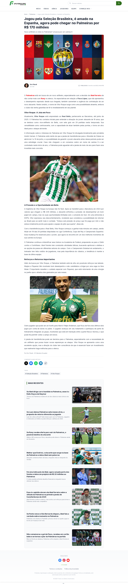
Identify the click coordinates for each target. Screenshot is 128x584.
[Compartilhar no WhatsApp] (36, 363)
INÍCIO (38, 8)
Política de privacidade (71, 569)
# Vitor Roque (55, 373)
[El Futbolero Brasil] (17, 3)
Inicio (25, 14)
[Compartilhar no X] (26, 363)
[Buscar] (119, 3)
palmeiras (32, 14)
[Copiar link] (46, 363)
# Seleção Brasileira (31, 373)
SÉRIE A (54, 8)
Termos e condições (55, 569)
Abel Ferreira (96, 95)
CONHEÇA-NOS (84, 8)
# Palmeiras (44, 373)
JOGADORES (64, 8)
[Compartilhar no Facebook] (31, 363)
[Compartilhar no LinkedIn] (41, 363)
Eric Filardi (33, 84)
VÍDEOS (46, 8)
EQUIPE (73, 8)
